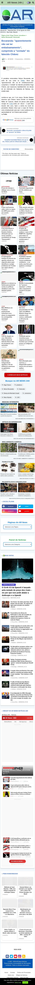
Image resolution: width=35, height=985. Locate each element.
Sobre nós (11, 975)
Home (9, 28)
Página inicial (5, 35)
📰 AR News (9, 718)
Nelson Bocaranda (6, 37)
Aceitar (25, 982)
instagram (11, 511)
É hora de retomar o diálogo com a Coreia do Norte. (16, 771)
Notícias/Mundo (8, 721)
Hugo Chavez (14, 35)
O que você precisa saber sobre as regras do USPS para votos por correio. (20, 785)
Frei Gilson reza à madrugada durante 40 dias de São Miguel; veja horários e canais (21, 638)
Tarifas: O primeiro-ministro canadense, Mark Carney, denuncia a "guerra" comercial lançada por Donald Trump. (21, 662)
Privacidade (24, 28)
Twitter (23, 80)
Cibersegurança (23, 721)
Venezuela (16, 37)
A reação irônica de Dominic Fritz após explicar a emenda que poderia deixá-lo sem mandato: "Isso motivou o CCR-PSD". (21, 673)
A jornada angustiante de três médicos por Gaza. (21, 778)
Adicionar (17, 120)
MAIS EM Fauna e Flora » (27, 478)
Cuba (11, 103)
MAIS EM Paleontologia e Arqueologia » (22, 498)
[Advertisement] (17, 743)
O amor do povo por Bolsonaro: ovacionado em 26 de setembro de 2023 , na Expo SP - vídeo (25, 933)
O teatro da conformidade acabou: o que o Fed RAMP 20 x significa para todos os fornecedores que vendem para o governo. (20, 846)
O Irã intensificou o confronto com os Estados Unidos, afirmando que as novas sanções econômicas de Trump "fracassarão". (20, 839)
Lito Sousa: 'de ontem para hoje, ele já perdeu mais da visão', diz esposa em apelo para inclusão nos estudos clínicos (21, 604)
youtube (26, 511)
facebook (10, 506)
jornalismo (22, 35)
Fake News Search (12, 977)
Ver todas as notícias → (17, 861)
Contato (17, 28)
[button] (33, 2)
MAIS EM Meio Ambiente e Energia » (24, 458)
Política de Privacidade (24, 972)
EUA (15, 721)
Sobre (13, 28)
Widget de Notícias (21, 975)
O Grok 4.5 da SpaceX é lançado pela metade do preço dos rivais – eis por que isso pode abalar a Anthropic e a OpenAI (17, 591)
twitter (27, 506)
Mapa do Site (24, 977)
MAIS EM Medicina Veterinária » (25, 418)
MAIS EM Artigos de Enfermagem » (24, 438)
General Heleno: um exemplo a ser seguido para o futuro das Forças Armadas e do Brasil (25, 890)
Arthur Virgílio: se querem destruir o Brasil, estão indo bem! (9, 931)
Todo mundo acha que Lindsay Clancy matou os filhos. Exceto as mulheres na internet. (21, 793)
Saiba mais (18, 982)
